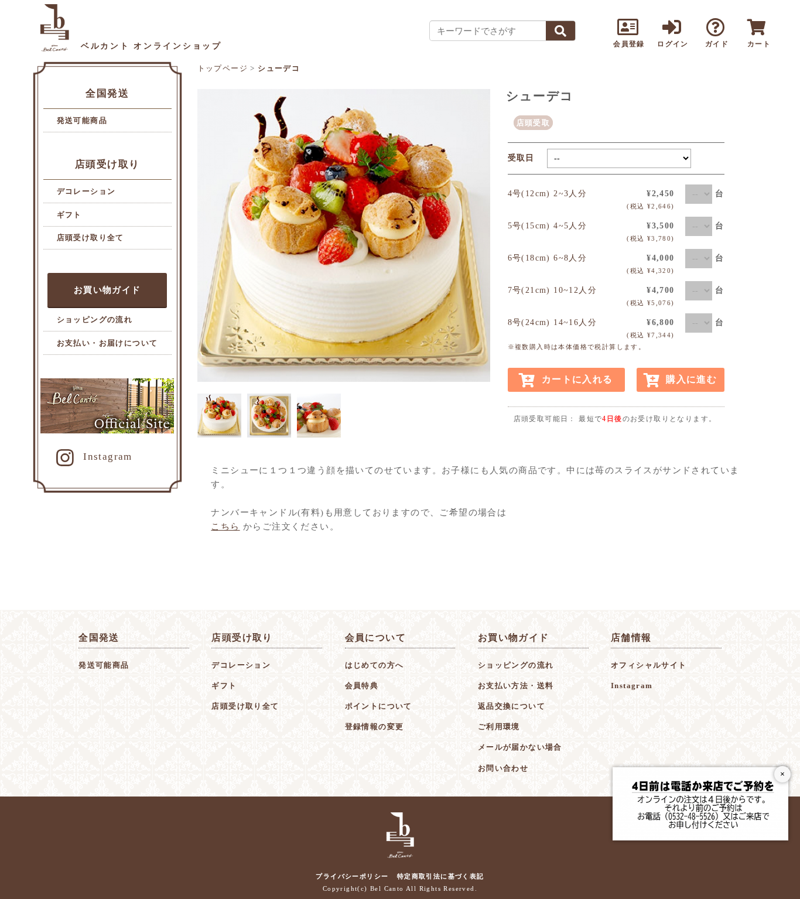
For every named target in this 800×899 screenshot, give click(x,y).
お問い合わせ (503, 768)
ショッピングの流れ (95, 319)
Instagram (107, 456)
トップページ (222, 68)
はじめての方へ (374, 665)
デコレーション (86, 191)
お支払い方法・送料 (516, 685)
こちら (225, 526)
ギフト (69, 214)
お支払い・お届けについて (107, 343)
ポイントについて (378, 706)
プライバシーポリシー (352, 876)
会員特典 (362, 685)
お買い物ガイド (107, 290)
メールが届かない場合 (520, 747)
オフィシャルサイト (649, 665)
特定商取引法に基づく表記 (440, 876)
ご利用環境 (499, 726)
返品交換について (511, 706)
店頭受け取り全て (90, 237)
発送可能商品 (82, 120)
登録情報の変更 (374, 726)
